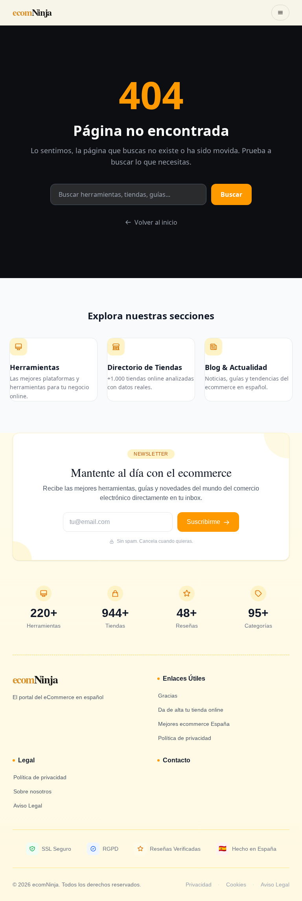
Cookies (236, 884)
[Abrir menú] (280, 12)
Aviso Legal (275, 884)
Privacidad (199, 884)
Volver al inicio (155, 222)
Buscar (231, 194)
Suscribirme (204, 521)
